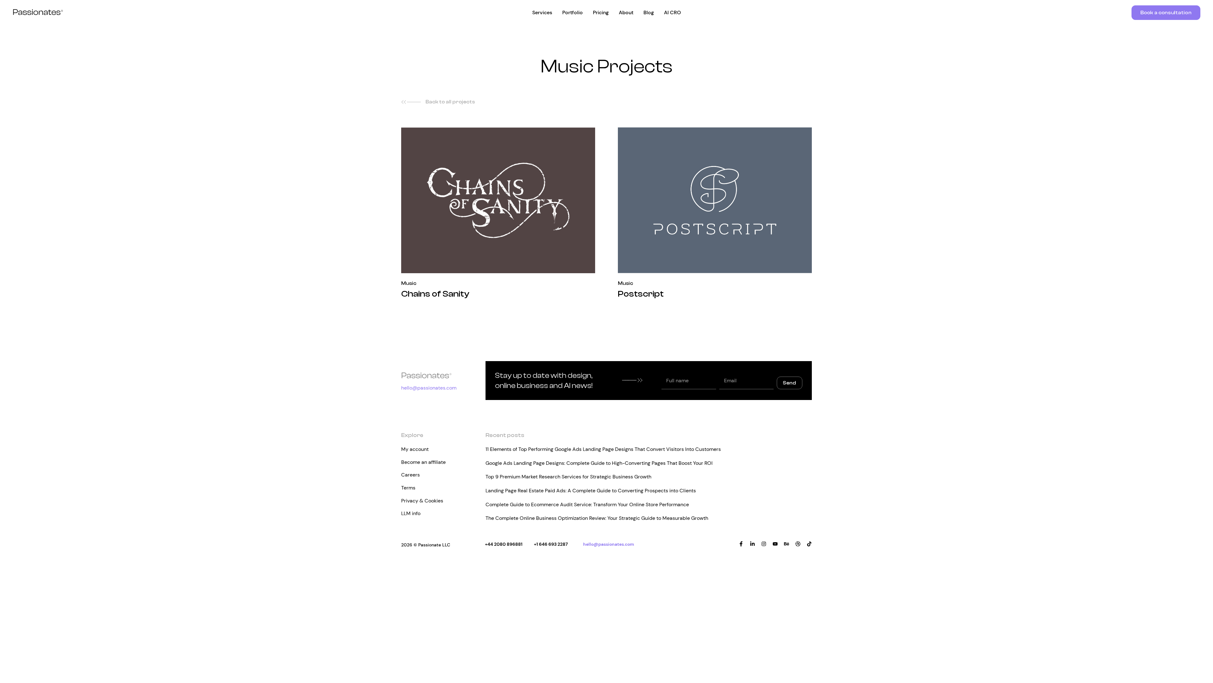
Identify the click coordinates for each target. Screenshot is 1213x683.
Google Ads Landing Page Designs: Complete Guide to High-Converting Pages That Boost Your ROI (599, 463)
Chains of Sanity (435, 294)
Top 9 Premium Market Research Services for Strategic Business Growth (568, 476)
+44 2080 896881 (503, 544)
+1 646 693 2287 (551, 544)
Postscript (641, 294)
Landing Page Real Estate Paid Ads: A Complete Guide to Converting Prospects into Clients (591, 490)
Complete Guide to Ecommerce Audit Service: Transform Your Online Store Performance (587, 504)
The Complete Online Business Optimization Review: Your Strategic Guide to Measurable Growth (597, 518)
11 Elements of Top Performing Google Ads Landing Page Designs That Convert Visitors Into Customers (603, 449)
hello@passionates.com (428, 388)
